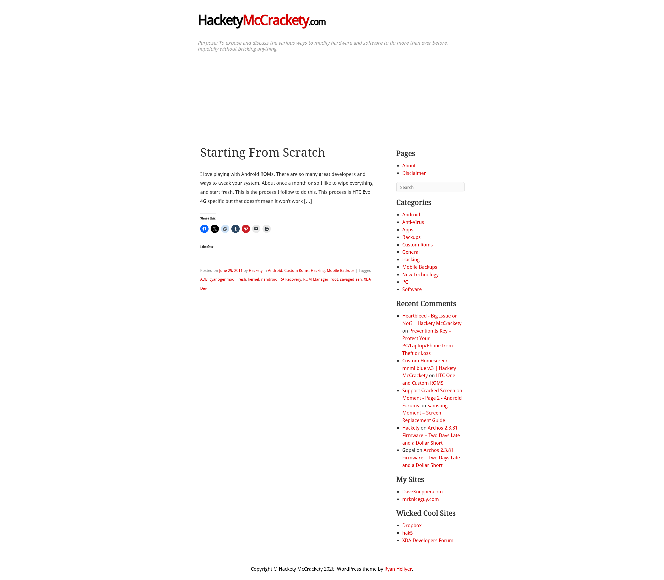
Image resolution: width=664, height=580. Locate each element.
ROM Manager (315, 279)
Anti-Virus (413, 222)
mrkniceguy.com (420, 499)
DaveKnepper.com (422, 492)
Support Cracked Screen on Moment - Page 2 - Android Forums (432, 398)
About (409, 166)
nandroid (269, 279)
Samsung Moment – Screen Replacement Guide (425, 413)
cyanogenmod (222, 279)
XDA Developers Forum (427, 540)
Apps (407, 230)
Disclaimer (414, 173)
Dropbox (412, 525)
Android (275, 270)
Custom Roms (296, 270)
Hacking (318, 270)
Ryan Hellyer (398, 569)
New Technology (420, 275)
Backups (411, 237)
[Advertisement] (332, 96)
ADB (204, 279)
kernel (253, 279)
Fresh (241, 279)
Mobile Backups (341, 270)
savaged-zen (351, 279)
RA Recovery (290, 279)
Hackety (262, 20)
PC (405, 282)
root (334, 279)
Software (412, 289)
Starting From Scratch (262, 153)
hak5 (407, 533)
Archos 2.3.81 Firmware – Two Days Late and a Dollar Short (431, 435)
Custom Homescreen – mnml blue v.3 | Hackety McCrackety (429, 368)
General (411, 252)
